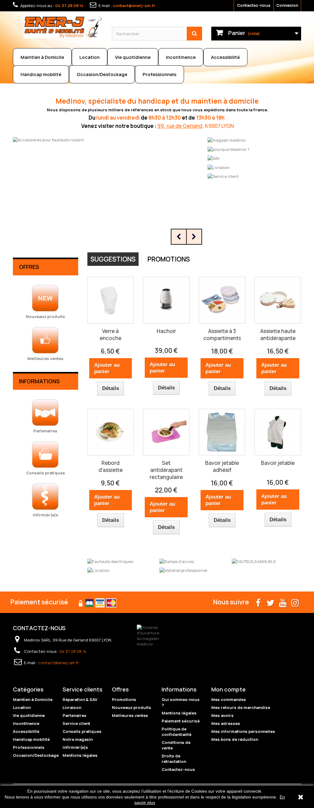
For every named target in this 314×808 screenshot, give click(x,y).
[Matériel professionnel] (183, 570)
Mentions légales (80, 755)
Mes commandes (228, 699)
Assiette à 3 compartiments (222, 334)
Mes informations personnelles (243, 731)
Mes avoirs (222, 715)
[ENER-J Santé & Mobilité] (63, 27)
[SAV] (214, 158)
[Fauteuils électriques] (110, 561)
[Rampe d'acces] (176, 561)
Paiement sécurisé (181, 721)
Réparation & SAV (80, 699)
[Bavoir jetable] (278, 432)
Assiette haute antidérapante (278, 334)
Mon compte (228, 689)
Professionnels (159, 74)
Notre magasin (78, 739)
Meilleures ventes (130, 715)
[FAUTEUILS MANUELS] (254, 561)
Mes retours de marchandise (240, 707)
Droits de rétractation (174, 758)
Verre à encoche (110, 334)
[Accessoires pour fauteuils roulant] (109, 191)
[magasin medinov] (227, 140)
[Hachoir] (166, 300)
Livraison (72, 707)
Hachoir (166, 331)
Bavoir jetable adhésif (222, 466)
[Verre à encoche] (110, 300)
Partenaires (74, 715)
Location (89, 57)
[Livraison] (219, 167)
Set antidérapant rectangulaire (166, 470)
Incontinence (181, 57)
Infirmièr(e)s (75, 747)
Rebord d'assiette (110, 466)
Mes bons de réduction (234, 739)
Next (194, 237)
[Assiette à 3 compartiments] (222, 300)
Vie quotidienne (133, 57)
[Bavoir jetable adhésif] (222, 432)
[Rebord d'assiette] (110, 432)
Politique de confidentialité (176, 731)
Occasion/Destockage (102, 74)
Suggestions (113, 259)
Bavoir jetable (278, 462)
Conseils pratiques (82, 731)
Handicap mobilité (41, 74)
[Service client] (223, 176)
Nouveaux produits (131, 707)
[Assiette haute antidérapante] (278, 300)
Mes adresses (225, 723)
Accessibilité (225, 57)
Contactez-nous (253, 5)
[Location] (98, 570)
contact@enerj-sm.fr (134, 5)
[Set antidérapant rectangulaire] (166, 432)
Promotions (168, 259)
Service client (76, 723)
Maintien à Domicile (42, 57)
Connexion (287, 5)
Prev (179, 237)
